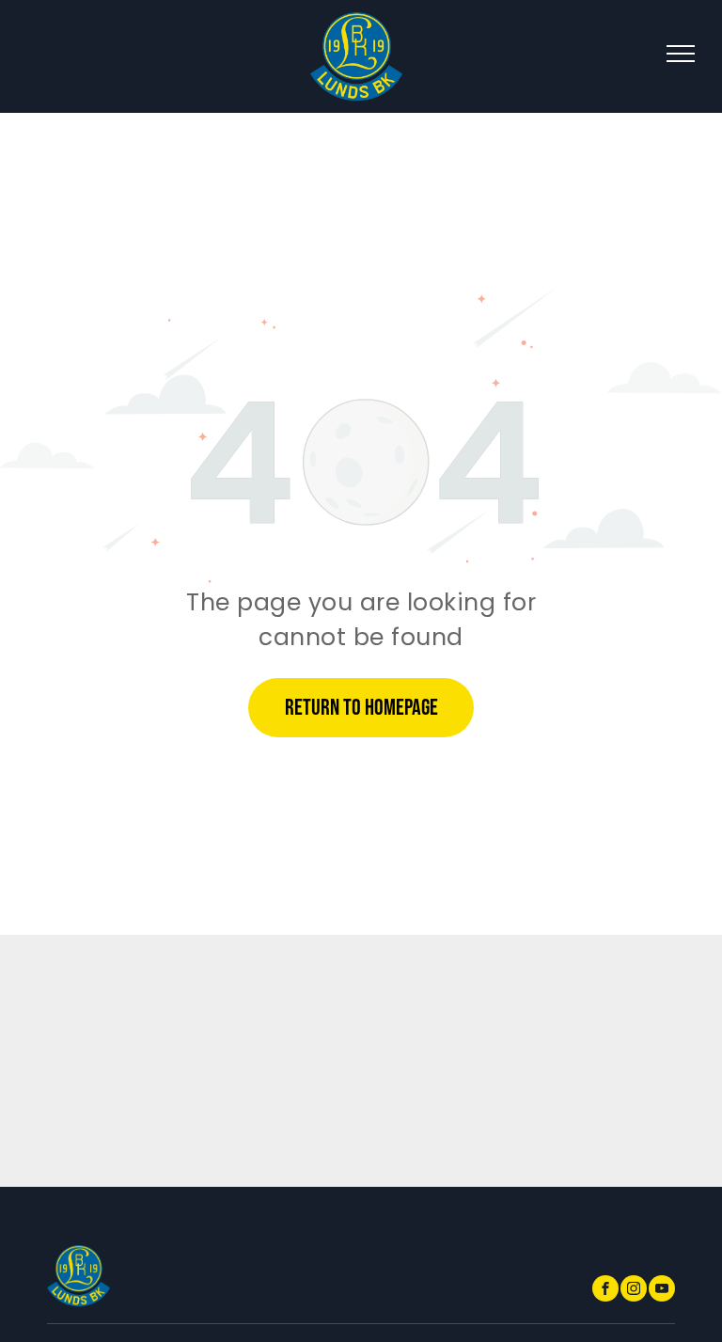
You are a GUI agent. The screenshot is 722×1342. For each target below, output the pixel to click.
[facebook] (605, 1290)
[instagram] (633, 1290)
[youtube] (662, 1290)
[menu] (680, 53)
